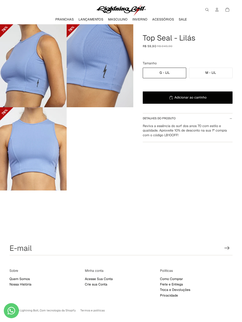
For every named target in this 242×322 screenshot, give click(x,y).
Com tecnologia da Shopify (58, 310)
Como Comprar (171, 279)
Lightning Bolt (29, 310)
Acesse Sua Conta (99, 279)
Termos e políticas (92, 310)
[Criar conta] (227, 248)
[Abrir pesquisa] (207, 9)
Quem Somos (19, 279)
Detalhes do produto (159, 118)
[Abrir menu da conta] (217, 9)
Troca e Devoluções (175, 290)
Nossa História (20, 284)
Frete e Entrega (171, 284)
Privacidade (169, 295)
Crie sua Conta (96, 284)
